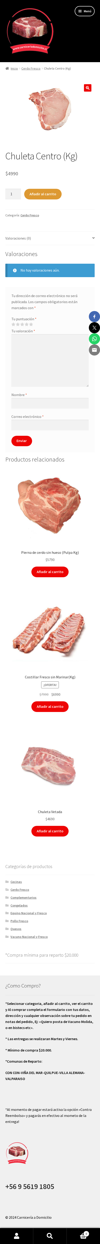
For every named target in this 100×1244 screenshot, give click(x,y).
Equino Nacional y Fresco (28, 913)
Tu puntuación (24, 319)
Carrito (77, 1232)
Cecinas (16, 882)
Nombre (19, 394)
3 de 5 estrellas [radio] (22, 324)
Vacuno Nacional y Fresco (29, 937)
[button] (87, 88)
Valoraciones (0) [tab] (18, 238)
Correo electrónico (27, 416)
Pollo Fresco (19, 921)
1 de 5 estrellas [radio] (13, 324)
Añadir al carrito (43, 194)
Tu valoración (23, 331)
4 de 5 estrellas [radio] (26, 324)
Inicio (14, 68)
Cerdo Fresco (30, 68)
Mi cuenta (16, 1236)
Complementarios (23, 897)
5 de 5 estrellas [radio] (31, 324)
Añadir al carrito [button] (50, 571)
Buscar (50, 1236)
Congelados (19, 905)
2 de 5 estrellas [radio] (18, 324)
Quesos (15, 929)
